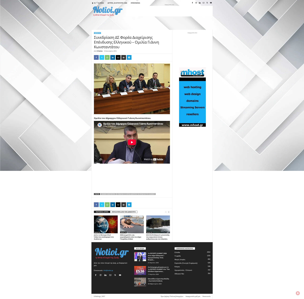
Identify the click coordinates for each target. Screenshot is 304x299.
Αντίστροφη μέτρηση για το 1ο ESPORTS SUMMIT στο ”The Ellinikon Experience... (159, 269)
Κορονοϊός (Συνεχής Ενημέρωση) (186, 263)
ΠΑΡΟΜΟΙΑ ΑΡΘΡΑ (102, 212)
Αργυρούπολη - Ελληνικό (183, 270)
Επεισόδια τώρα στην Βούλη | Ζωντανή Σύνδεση (158, 280)
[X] (207, 3)
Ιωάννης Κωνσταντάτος (108, 194)
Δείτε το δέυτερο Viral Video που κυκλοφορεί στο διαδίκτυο (104, 237)
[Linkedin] (199, 3)
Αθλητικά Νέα (179, 274)
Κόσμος (177, 267)
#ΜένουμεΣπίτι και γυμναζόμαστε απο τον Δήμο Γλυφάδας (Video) (130, 237)
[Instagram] (196, 3)
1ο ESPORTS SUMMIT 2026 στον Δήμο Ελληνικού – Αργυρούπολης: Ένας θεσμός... (157, 256)
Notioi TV (97, 33)
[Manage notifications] (298, 293)
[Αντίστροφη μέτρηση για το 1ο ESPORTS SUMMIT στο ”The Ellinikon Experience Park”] (140, 270)
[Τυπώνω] (123, 57)
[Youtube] (210, 3)
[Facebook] (192, 3)
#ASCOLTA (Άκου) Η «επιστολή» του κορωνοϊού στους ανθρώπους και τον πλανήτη (157, 237)
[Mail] (203, 3)
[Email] (118, 57)
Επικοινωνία (135, 3)
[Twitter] (101, 57)
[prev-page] (166, 212)
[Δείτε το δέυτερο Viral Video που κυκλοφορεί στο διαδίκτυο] (106, 224)
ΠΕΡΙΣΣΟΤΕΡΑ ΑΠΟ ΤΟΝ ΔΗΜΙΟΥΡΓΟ (124, 212)
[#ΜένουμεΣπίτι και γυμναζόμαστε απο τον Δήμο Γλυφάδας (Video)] (132, 224)
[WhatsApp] (107, 57)
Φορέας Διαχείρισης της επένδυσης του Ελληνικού (140, 194)
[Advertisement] (169, 11)
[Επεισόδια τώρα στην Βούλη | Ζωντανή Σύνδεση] (140, 282)
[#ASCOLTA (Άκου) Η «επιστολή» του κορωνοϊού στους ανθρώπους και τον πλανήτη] (158, 224)
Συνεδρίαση (120, 194)
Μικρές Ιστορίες (180, 259)
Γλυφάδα (178, 256)
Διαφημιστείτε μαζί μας (193, 296)
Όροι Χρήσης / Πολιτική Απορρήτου (172, 296)
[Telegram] (129, 57)
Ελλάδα (177, 252)
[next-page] (169, 212)
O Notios (99, 51)
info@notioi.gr (108, 270)
